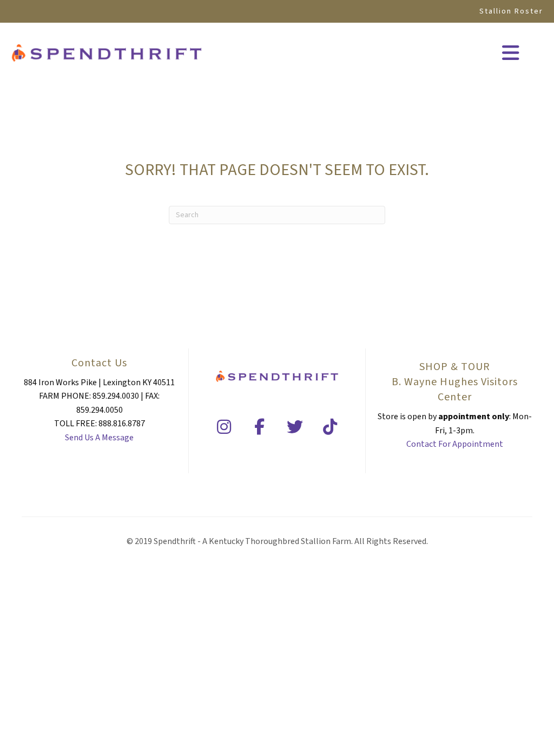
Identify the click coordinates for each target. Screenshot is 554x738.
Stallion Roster (511, 11)
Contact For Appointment (454, 444)
